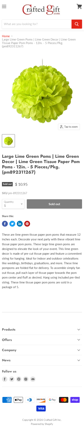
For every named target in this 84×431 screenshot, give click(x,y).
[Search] (76, 24)
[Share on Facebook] (5, 224)
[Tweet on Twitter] (12, 224)
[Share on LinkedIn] (20, 224)
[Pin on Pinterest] (27, 224)
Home (6, 36)
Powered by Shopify (42, 424)
